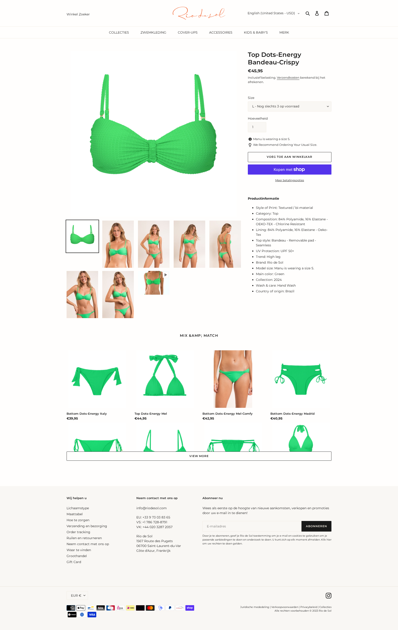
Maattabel (75, 514)
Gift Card (74, 562)
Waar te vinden (79, 550)
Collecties (325, 607)
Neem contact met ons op (88, 544)
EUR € (76, 595)
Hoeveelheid (258, 118)
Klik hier (326, 539)
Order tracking (78, 532)
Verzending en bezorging (87, 526)
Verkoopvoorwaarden (284, 607)
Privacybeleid (308, 607)
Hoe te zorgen (78, 520)
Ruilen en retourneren (84, 538)
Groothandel (77, 556)
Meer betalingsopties (289, 180)
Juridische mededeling (254, 607)
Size (251, 98)
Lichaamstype (78, 508)
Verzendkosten (288, 77)
